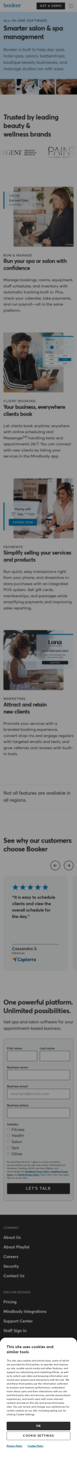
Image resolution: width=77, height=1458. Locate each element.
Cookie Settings (38, 1435)
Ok (38, 1425)
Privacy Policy (14, 1446)
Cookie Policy (35, 1446)
